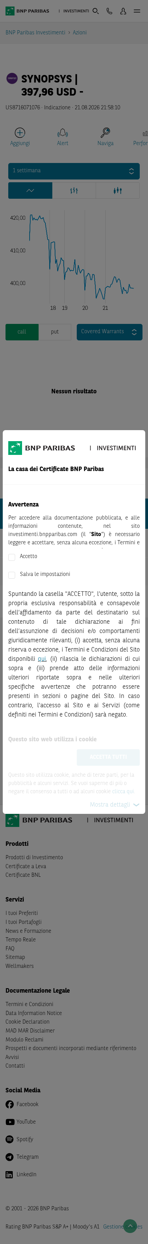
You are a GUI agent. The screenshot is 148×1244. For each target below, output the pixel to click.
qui (42, 659)
